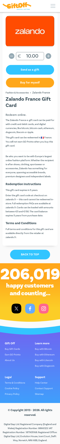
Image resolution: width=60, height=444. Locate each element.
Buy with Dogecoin (44, 365)
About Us (10, 360)
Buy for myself (30, 82)
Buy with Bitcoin (43, 349)
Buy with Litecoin (44, 360)
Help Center (41, 382)
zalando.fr (11, 199)
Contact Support (44, 388)
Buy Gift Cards (12, 349)
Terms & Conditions (15, 382)
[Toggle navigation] (52, 6)
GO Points (28, 141)
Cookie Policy (12, 388)
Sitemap (39, 394)
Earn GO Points (12, 354)
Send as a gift (30, 70)
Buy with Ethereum (45, 354)
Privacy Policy (12, 394)
